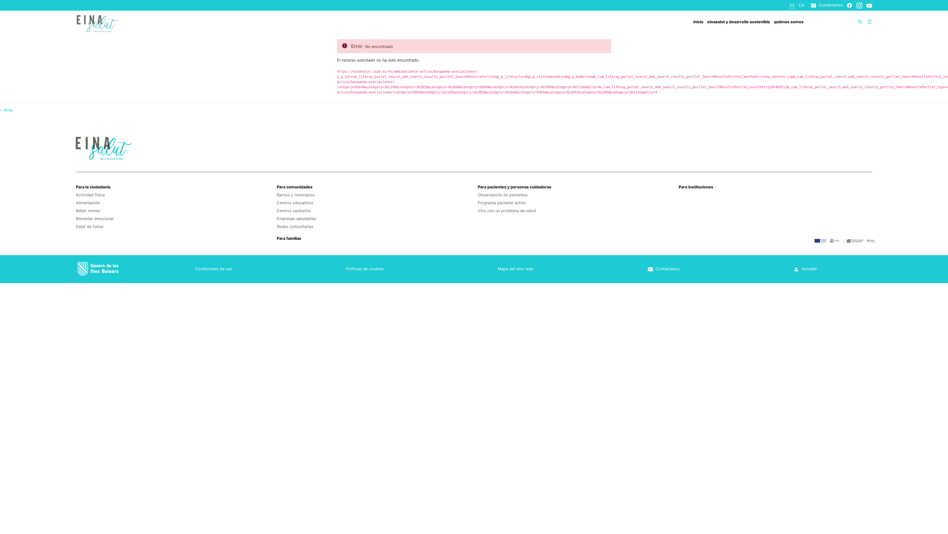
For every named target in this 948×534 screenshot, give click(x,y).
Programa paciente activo (502, 202)
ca (801, 5)
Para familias (289, 238)
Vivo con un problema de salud (507, 210)
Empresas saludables (296, 218)
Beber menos (88, 210)
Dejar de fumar (90, 226)
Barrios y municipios (296, 194)
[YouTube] (869, 5)
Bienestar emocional (95, 218)
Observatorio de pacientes (502, 194)
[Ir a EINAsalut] (142, 23)
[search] (860, 22)
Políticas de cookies (365, 268)
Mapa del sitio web (515, 268)
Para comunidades (295, 186)
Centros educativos (295, 202)
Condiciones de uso (213, 268)
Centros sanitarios (294, 210)
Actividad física (90, 194)
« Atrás (6, 110)
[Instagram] (859, 5)
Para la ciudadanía (93, 186)
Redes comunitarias (295, 226)
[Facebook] (849, 5)
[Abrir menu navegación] (869, 22)
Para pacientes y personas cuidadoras (514, 186)
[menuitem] (698, 22)
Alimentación (88, 202)
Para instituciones (696, 186)
